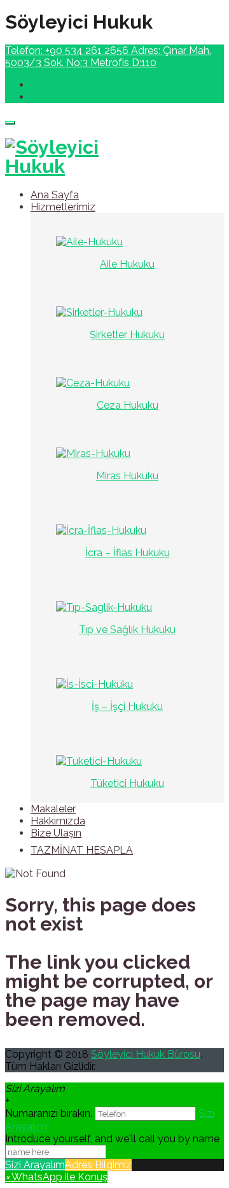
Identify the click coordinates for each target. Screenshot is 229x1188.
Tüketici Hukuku (127, 783)
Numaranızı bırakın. (50, 1113)
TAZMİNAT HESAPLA (82, 850)
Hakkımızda (58, 821)
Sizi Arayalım (35, 1165)
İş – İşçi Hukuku (127, 706)
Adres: (108, 56)
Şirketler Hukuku (127, 335)
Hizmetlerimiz (63, 207)
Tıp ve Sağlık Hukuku (127, 630)
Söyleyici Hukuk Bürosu (145, 1054)
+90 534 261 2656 (86, 50)
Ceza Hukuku (127, 405)
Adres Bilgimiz (98, 1165)
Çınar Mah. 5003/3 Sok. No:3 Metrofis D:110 (108, 56)
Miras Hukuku (127, 476)
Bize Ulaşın (56, 833)
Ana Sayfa (55, 195)
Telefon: (66, 50)
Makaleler (53, 809)
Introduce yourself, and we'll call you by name (112, 1139)
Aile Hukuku (127, 264)
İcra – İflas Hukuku (127, 553)
